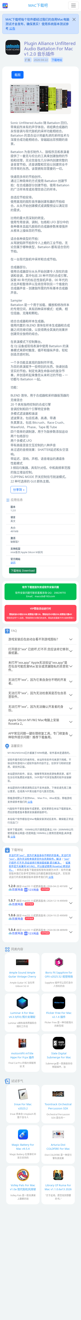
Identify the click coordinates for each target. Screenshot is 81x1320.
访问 (13, 562)
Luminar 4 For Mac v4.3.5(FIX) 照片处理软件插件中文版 (22, 1017)
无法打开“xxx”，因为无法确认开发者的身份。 (35, 708)
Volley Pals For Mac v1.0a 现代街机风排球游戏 (23, 1189)
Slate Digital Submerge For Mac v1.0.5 (59, 1057)
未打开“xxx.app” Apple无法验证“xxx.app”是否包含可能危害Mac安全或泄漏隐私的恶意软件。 (38, 666)
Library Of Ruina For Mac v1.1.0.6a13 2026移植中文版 (58, 1189)
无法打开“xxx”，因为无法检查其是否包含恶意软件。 (37, 695)
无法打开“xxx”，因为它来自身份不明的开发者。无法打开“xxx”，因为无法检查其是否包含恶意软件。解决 (40, 857)
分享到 (18, 490)
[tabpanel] (40, 99)
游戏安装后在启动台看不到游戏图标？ (34, 639)
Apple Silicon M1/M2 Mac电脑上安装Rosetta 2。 (33, 722)
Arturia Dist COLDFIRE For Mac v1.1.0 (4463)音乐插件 (58, 1148)
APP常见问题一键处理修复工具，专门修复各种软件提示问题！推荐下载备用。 (38, 735)
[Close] (74, 19)
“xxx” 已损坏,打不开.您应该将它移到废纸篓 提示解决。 (39, 860)
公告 (11, 28)
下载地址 (57, 60)
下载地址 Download (23, 570)
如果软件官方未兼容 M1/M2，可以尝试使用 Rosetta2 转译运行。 (39, 866)
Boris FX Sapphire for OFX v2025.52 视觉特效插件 (59, 976)
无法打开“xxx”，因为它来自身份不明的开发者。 (37, 681)
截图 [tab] (18, 75)
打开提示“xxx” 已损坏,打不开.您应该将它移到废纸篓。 (38, 651)
